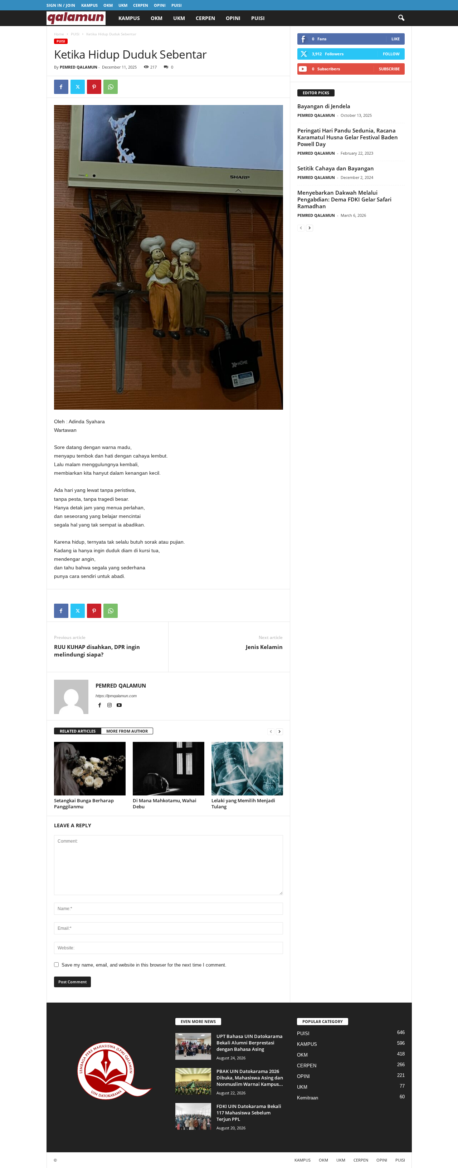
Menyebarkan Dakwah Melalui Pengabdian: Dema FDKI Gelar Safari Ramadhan (344, 199)
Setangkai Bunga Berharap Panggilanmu (84, 803)
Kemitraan (307, 1097)
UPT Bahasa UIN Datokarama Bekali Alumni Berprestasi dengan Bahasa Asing (249, 1042)
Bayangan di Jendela (323, 106)
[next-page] (279, 731)
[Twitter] (77, 87)
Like (395, 38)
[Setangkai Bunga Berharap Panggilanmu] (90, 768)
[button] (401, 18)
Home (59, 33)
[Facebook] (61, 87)
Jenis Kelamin (264, 646)
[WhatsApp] (110, 87)
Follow (391, 53)
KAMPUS (89, 5)
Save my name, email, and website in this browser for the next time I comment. (144, 965)
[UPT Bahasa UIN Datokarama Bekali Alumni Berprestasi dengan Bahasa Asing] (193, 1046)
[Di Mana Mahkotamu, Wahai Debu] (168, 768)
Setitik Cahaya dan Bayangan (335, 168)
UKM (122, 5)
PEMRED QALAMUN (78, 67)
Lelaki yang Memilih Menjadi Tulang (243, 803)
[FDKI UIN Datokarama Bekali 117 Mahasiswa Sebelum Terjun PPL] (193, 1116)
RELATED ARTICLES (78, 731)
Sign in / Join (61, 5)
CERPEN (140, 5)
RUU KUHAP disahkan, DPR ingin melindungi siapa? (97, 650)
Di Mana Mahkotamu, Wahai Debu (164, 803)
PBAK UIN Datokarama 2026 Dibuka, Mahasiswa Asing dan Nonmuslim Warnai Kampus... (249, 1077)
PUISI (176, 5)
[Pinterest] (94, 87)
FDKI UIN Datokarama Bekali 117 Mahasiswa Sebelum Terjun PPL (248, 1112)
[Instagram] (110, 705)
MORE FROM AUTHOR (127, 731)
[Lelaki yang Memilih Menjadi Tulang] (247, 768)
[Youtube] (119, 705)
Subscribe (389, 68)
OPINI (160, 5)
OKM (108, 5)
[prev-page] (270, 731)
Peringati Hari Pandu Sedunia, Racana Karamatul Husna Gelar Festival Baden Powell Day (347, 137)
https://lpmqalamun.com (116, 696)
